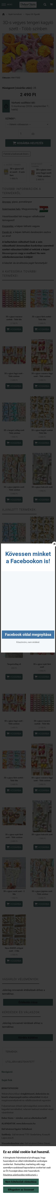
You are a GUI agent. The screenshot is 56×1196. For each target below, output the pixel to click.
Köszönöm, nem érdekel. (28, 642)
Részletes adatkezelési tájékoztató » (20, 1175)
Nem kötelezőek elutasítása (21, 1181)
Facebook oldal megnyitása (28, 634)
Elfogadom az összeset (21, 1189)
